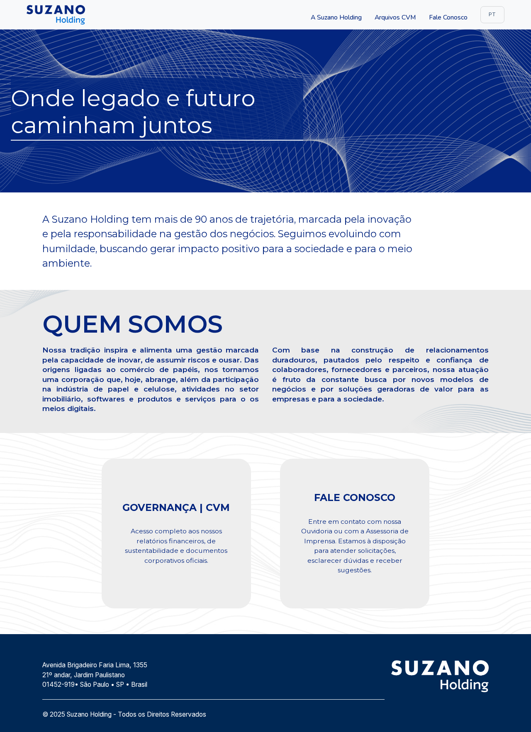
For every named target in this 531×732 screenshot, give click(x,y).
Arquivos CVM (395, 17)
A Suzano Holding (336, 17)
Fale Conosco (448, 17)
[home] (56, 14)
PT (492, 14)
